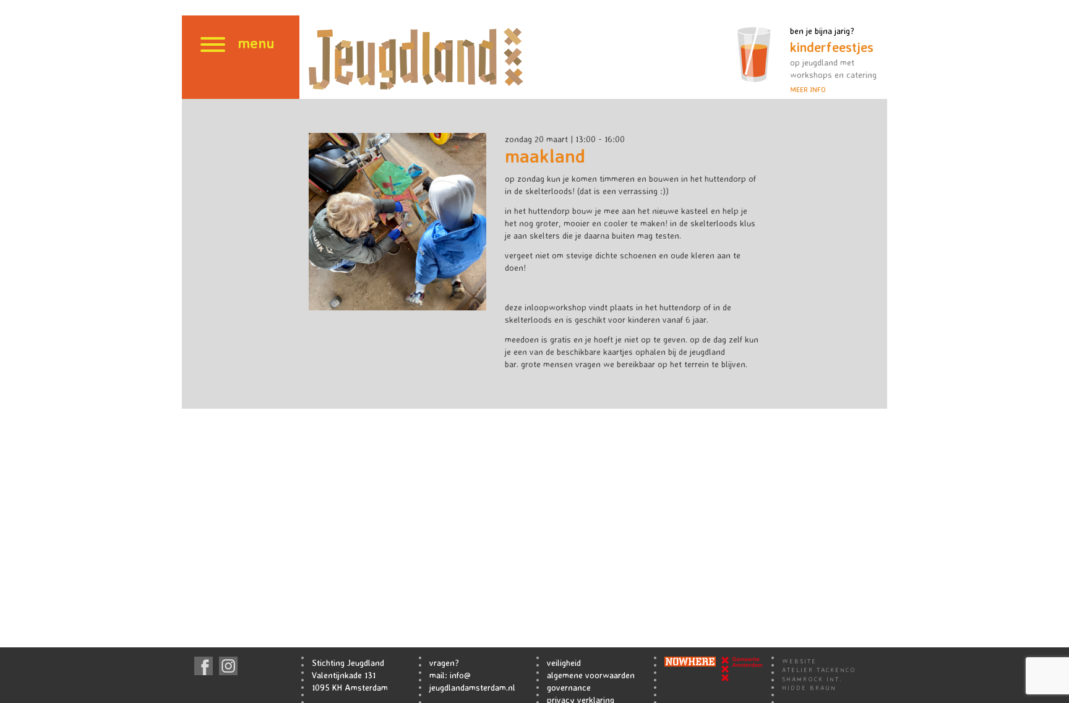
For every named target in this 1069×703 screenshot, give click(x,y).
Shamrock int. (812, 679)
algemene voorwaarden (591, 675)
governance (569, 687)
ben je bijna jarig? (833, 59)
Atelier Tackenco (819, 669)
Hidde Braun (809, 687)
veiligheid (564, 662)
